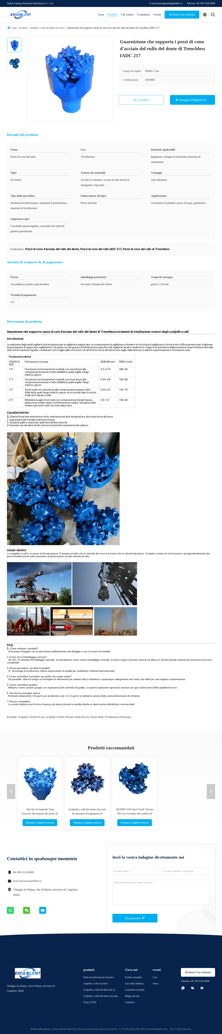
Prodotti (112, 14)
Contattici (143, 100)
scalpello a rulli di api (31, 716)
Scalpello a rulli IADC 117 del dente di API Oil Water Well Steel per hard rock (182, 813)
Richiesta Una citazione (182, 14)
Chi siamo (127, 14)
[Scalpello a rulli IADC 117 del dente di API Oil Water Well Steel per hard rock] (182, 779)
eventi (157, 14)
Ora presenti (133, 918)
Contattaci (143, 14)
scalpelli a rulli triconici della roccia (67, 716)
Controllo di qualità (134, 989)
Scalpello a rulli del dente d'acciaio (47, 28)
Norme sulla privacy (41, 1029)
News (155, 983)
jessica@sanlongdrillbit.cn (27, 880)
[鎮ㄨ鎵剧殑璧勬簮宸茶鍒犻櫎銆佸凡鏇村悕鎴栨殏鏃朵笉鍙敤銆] (15, 913)
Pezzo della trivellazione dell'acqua (111, 716)
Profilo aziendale (133, 977)
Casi (155, 977)
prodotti (23, 28)
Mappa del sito (132, 996)
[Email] (47, 913)
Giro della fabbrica (134, 983)
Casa (101, 14)
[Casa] (21, 14)
